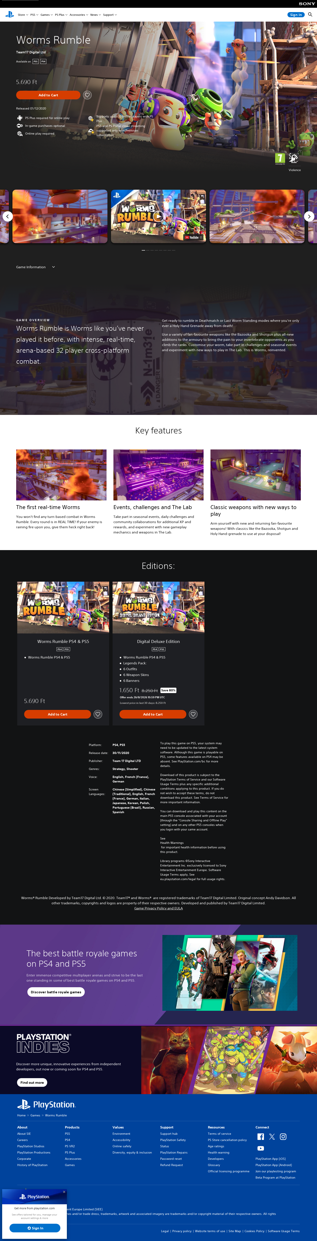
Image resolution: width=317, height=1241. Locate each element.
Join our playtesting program (276, 1171)
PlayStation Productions (33, 1152)
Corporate (24, 1159)
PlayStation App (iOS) (271, 1159)
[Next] (309, 216)
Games (45, 15)
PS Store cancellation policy (227, 1140)
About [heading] (22, 1127)
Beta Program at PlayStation (275, 1177)
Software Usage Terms (284, 1231)
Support (108, 15)
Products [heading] (72, 1127)
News (94, 15)
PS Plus (59, 15)
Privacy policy (181, 1231)
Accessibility (121, 1140)
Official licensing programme (229, 1171)
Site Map (235, 1231)
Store (21, 15)
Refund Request (171, 1165)
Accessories (77, 15)
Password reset (171, 1159)
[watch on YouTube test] (193, 237)
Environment (121, 1134)
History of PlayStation (32, 1165)
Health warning (218, 1152)
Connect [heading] (262, 1127)
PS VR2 (70, 1146)
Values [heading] (118, 1127)
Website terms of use (210, 1231)
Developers (216, 1159)
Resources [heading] (216, 1127)
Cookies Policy (254, 1231)
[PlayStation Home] (9, 15)
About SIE (24, 1134)
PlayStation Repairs (174, 1152)
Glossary (214, 1165)
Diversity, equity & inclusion (132, 1152)
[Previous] (8, 216)
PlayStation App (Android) (274, 1165)
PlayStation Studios (30, 1146)
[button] (158, 216)
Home (21, 1115)
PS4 (67, 1140)
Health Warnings (172, 843)
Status (164, 1146)
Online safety (122, 1146)
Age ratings (216, 1146)
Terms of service (219, 1134)
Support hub (169, 1134)
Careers (22, 1140)
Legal (165, 1231)
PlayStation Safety (173, 1140)
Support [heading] (166, 1127)
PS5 (32, 15)
